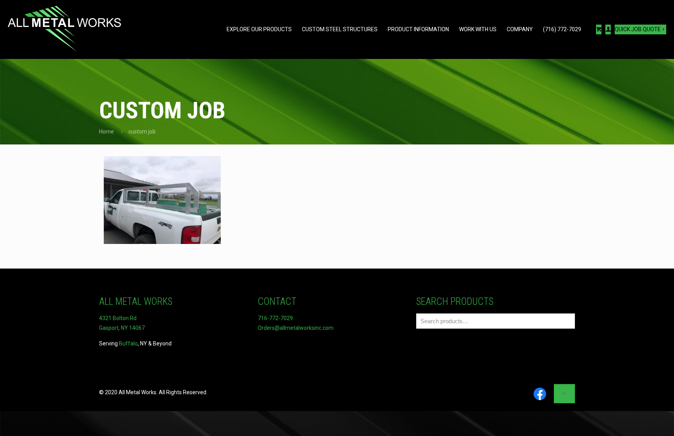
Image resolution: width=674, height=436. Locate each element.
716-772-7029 (275, 318)
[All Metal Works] (64, 29)
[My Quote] (598, 29)
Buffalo (128, 343)
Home (106, 131)
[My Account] (608, 29)
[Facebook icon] (540, 394)
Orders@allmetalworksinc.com (295, 328)
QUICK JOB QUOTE (638, 29)
